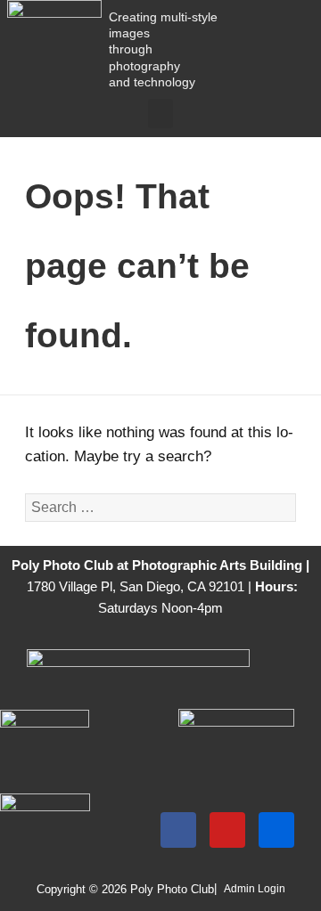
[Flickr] (276, 830)
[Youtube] (227, 830)
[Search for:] (161, 507)
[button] (160, 113)
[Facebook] (178, 830)
